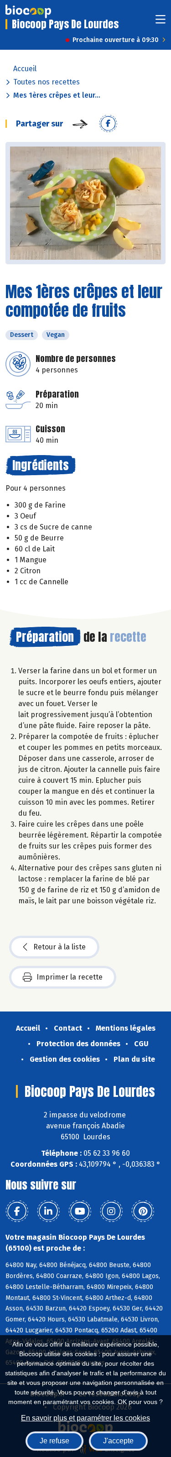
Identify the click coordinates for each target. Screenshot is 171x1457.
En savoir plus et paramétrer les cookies (85, 1418)
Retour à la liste (59, 947)
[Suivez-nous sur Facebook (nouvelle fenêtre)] (16, 1211)
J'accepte (118, 1441)
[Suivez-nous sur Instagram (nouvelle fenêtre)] (111, 1211)
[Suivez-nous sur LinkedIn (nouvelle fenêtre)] (48, 1211)
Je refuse (54, 1441)
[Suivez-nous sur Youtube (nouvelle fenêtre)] (79, 1211)
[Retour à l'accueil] (28, 11)
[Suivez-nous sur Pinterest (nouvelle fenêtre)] (142, 1211)
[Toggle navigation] (160, 22)
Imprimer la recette (69, 977)
